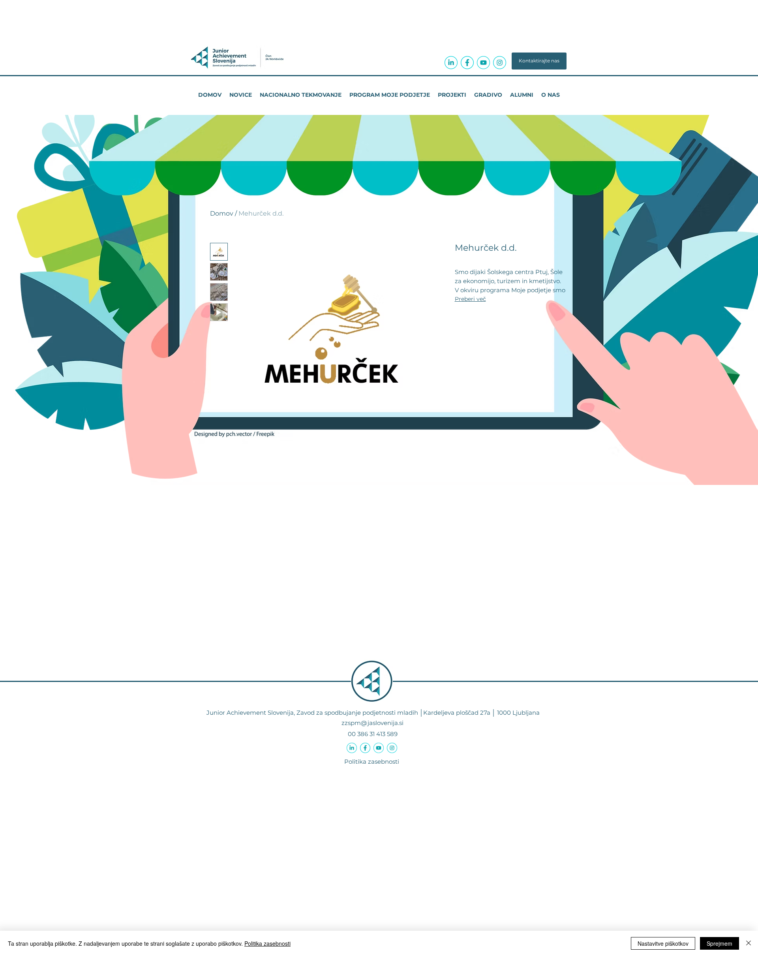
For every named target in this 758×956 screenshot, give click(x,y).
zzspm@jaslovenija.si (372, 723)
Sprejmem (719, 943)
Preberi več (470, 298)
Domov (221, 213)
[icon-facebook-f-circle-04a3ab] (467, 62)
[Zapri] (748, 943)
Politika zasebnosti (371, 761)
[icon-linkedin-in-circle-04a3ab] (451, 62)
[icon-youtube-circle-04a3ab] (483, 62)
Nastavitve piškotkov (663, 943)
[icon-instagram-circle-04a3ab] (499, 62)
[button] (539, 61)
